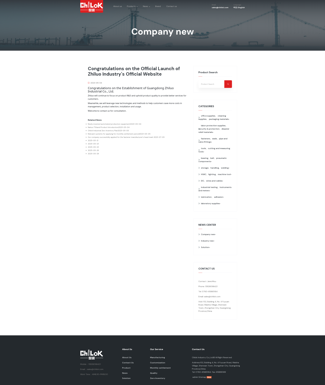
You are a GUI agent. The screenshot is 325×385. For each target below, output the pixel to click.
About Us (127, 357)
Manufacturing (157, 357)
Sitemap (202, 377)
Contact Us (128, 362)
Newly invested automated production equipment (109, 124)
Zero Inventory (157, 378)
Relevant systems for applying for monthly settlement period (113, 134)
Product (126, 368)
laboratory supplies (210, 203)
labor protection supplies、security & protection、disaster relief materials (213, 128)
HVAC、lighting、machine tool (216, 174)
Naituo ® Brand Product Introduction (103, 127)
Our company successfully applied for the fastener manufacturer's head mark (121, 137)
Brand (158, 6)
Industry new (207, 240)
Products (131, 6)
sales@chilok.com (220, 7)
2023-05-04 (96, 83)
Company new (208, 234)
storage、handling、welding (215, 168)
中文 (235, 7)
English (241, 7)
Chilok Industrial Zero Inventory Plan (103, 130)
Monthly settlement (160, 368)
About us (117, 6)
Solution (205, 247)
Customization (157, 362)
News (145, 6)
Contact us (171, 6)
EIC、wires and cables (211, 180)
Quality (153, 373)
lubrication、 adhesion (212, 197)
